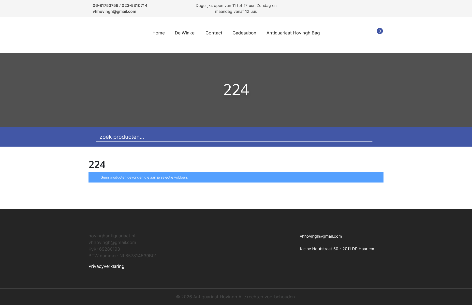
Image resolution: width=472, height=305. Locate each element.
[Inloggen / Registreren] (364, 35)
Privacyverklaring (106, 266)
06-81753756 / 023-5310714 (120, 5)
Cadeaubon (244, 32)
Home (158, 32)
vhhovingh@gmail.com (114, 11)
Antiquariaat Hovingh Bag (293, 32)
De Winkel (185, 32)
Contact (214, 32)
